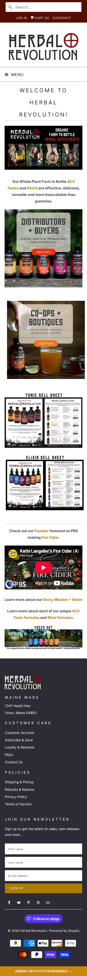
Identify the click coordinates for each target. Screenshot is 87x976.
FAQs (9, 755)
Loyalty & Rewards (19, 747)
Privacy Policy (16, 797)
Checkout (62, 18)
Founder (41, 531)
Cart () (41, 18)
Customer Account (19, 733)
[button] (43, 971)
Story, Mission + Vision (62, 599)
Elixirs (32, 188)
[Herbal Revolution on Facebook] (9, 903)
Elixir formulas (60, 617)
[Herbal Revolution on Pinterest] (28, 903)
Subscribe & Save (19, 740)
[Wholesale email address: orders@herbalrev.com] (43, 286)
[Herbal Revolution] (43, 46)
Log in (21, 18)
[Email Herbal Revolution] (48, 903)
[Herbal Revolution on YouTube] (19, 903)
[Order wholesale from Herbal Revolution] (45, 377)
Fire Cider (50, 537)
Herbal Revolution (33, 931)
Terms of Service (18, 804)
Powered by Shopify (64, 931)
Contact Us (13, 762)
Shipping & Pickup (19, 782)
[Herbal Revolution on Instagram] (38, 903)
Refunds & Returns (19, 789)
